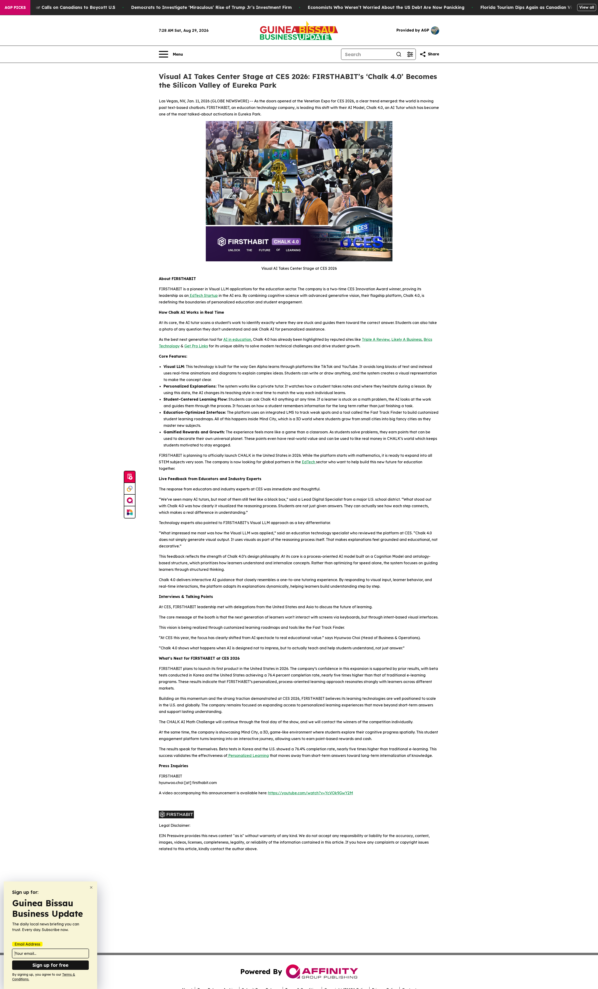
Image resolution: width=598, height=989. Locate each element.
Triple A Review (375, 339)
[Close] (91, 887)
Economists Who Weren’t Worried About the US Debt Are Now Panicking (386, 7)
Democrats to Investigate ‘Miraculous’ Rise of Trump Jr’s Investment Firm (211, 7)
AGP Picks (15, 7)
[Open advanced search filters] (410, 54)
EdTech (309, 462)
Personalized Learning (248, 755)
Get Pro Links (196, 346)
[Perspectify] (129, 489)
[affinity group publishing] (129, 500)
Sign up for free (50, 965)
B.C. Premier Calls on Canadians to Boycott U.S (64, 7)
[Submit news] (129, 477)
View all (586, 7)
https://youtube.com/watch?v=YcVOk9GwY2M (310, 793)
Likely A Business (406, 339)
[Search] (398, 54)
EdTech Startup (203, 295)
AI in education (237, 339)
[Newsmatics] (129, 512)
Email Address (27, 944)
